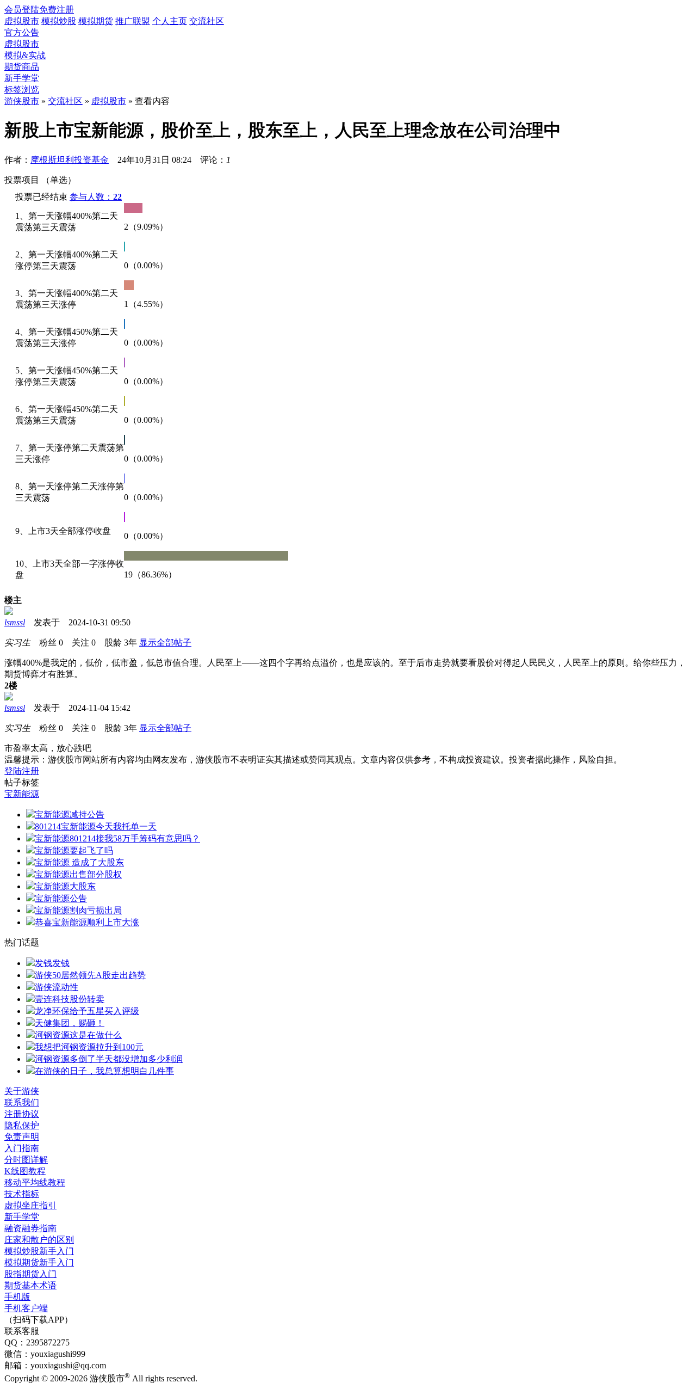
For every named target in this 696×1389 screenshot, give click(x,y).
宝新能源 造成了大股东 (79, 862)
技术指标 (21, 1194)
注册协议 (21, 1113)
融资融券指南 (30, 1228)
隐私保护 (21, 1125)
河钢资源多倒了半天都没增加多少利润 (109, 1059)
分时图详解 (26, 1159)
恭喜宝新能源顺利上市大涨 (87, 922)
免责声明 (21, 1136)
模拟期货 (95, 21)
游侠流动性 (56, 987)
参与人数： (96, 196)
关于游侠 (21, 1091)
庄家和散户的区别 (39, 1239)
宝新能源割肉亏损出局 (78, 910)
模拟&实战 (25, 55)
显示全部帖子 (165, 642)
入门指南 (21, 1148)
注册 (30, 771)
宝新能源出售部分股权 (78, 874)
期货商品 (21, 66)
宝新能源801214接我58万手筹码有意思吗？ (117, 838)
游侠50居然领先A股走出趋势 (90, 975)
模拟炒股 (58, 21)
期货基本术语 (30, 1285)
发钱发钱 (52, 963)
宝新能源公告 (61, 898)
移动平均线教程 (34, 1182)
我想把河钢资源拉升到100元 (89, 1047)
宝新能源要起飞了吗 (74, 850)
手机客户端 (26, 1308)
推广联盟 (132, 21)
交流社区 (206, 21)
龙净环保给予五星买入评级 (87, 1011)
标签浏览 (21, 89)
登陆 (13, 771)
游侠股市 (21, 101)
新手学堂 (21, 78)
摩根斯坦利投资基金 (69, 159)
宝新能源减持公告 (69, 814)
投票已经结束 (41, 196)
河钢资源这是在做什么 (78, 1035)
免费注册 (56, 9)
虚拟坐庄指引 (30, 1205)
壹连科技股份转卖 (69, 999)
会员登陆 (21, 9)
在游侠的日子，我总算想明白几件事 (104, 1070)
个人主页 (169, 21)
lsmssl (14, 622)
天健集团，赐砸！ (69, 1023)
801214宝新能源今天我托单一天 (96, 826)
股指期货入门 (30, 1274)
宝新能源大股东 (65, 886)
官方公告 (21, 32)
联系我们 (21, 1102)
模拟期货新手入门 (39, 1262)
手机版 (17, 1296)
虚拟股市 (21, 21)
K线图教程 (25, 1171)
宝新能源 (21, 793)
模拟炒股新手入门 (39, 1251)
